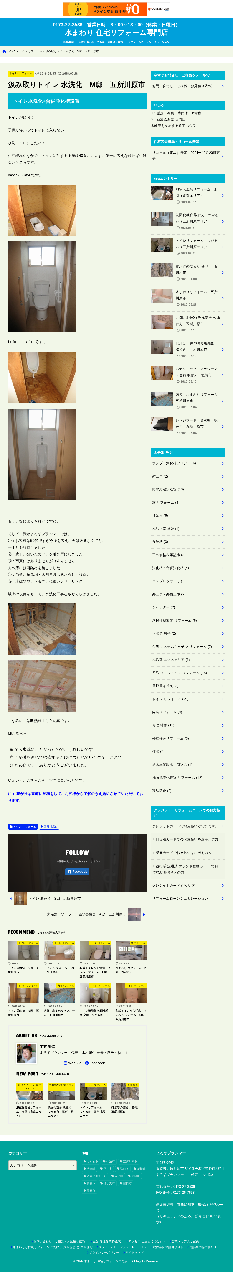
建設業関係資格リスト (205, 1247)
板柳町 (141, 1168)
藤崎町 (136, 1176)
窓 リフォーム (166, 502)
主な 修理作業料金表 (108, 1241)
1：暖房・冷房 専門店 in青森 (176, 113)
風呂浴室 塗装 (166, 529)
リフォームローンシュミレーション (149, 42)
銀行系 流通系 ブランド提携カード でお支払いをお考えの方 (185, 869)
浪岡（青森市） (96, 1176)
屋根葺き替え (165, 686)
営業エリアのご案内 (185, 1241)
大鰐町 (91, 1168)
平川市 (108, 1168)
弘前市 (124, 1168)
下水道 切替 (164, 633)
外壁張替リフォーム (170, 738)
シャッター (163, 607)
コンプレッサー (167, 581)
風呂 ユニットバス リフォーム (179, 673)
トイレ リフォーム (21, 73)
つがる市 (92, 1161)
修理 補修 (163, 725)
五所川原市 (51, 826)
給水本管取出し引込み (172, 764)
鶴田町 (127, 1183)
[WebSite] (72, 1063)
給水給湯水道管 (168, 489)
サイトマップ (134, 1252)
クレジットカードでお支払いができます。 (185, 826)
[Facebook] (77, 871)
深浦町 (119, 1176)
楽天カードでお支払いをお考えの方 (184, 853)
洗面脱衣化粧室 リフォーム (177, 777)
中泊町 (110, 1161)
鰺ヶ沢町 (109, 1183)
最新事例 (68, 42)
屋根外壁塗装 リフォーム (174, 620)
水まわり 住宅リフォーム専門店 (118, 32)
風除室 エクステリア (171, 660)
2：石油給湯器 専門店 (168, 119)
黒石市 (91, 1190)
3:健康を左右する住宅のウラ (173, 126)
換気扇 (160, 515)
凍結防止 (162, 791)
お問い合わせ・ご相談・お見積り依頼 (101, 42)
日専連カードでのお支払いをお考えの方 (187, 839)
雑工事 (160, 476)
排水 (158, 751)
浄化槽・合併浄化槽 (170, 568)
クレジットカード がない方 (173, 885)
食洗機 (160, 542)
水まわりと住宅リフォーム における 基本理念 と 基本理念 (53, 1247)
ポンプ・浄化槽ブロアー (174, 463)
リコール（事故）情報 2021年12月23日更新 (186, 156)
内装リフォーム (167, 712)
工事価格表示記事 (168, 555)
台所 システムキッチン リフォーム (182, 647)
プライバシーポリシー (104, 1252)
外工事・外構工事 (168, 594)
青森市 (91, 1183)
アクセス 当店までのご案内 (147, 1241)
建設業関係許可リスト (168, 1247)
